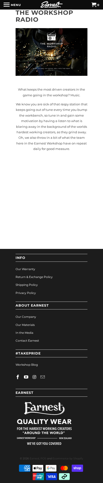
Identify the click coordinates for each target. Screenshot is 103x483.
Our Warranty (25, 269)
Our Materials (25, 325)
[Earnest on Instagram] (35, 377)
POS (43, 458)
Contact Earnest (27, 340)
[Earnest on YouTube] (26, 377)
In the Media (24, 332)
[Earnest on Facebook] (18, 377)
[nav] (12, 5)
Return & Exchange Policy (34, 277)
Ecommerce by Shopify (67, 458)
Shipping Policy (27, 285)
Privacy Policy (26, 293)
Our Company (26, 317)
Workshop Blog (27, 364)
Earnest (34, 458)
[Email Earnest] (43, 377)
